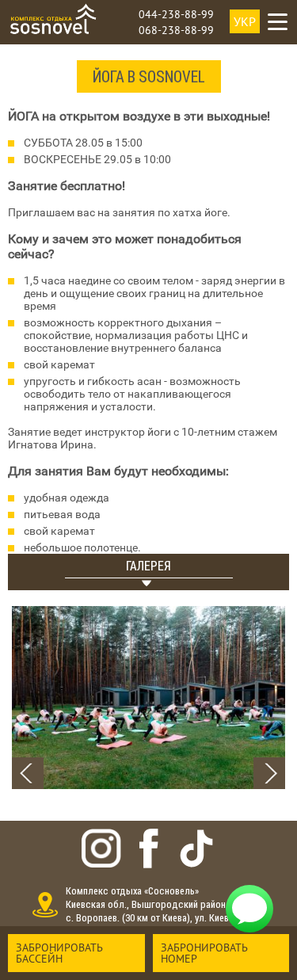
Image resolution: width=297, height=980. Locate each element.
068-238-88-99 (176, 30)
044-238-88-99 (176, 14)
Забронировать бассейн (59, 953)
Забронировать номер (204, 953)
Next (269, 773)
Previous (28, 773)
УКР (245, 21)
